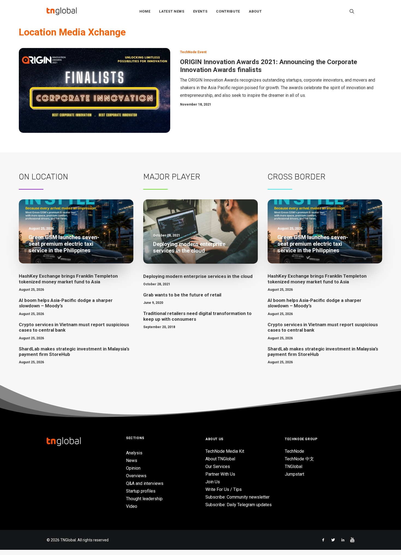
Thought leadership (144, 498)
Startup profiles (140, 491)
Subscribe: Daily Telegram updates (238, 504)
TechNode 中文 (299, 458)
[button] (351, 11)
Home (145, 11)
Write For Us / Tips (223, 489)
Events (200, 11)
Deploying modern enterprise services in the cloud (198, 276)
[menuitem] (145, 11)
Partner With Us (220, 474)
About (255, 11)
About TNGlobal (220, 458)
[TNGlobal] (62, 11)
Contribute (228, 11)
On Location (43, 176)
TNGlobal (293, 466)
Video (131, 506)
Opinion (133, 468)
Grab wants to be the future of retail (182, 295)
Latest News (171, 11)
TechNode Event (193, 52)
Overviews (136, 475)
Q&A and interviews (144, 483)
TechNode (294, 451)
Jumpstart (294, 474)
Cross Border (296, 176)
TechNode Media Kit (224, 451)
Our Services (217, 466)
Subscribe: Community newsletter (237, 497)
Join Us (212, 481)
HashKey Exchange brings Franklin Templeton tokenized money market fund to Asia (68, 278)
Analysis (134, 452)
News (131, 460)
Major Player (171, 176)
